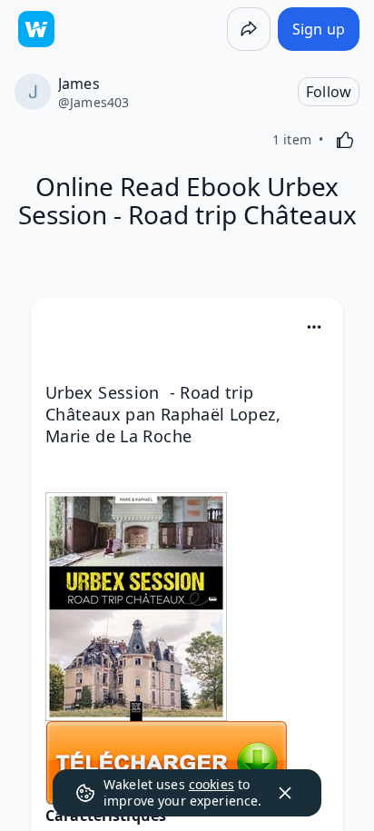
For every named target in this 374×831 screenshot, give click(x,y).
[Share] (249, 29)
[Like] (344, 139)
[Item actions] (314, 326)
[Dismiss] (285, 792)
